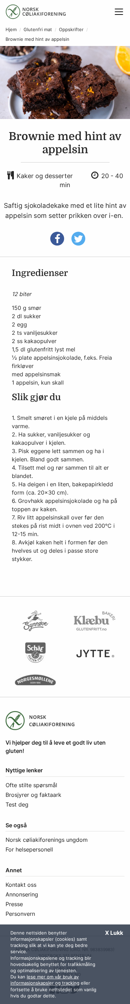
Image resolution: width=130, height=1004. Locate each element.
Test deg (17, 804)
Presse (14, 904)
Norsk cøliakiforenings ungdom (47, 839)
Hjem (11, 29)
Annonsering (22, 894)
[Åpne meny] (118, 11)
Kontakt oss (21, 884)
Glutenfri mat (38, 29)
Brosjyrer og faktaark (33, 794)
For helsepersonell (29, 849)
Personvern (20, 913)
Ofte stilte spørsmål (31, 785)
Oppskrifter (71, 29)
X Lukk (114, 932)
